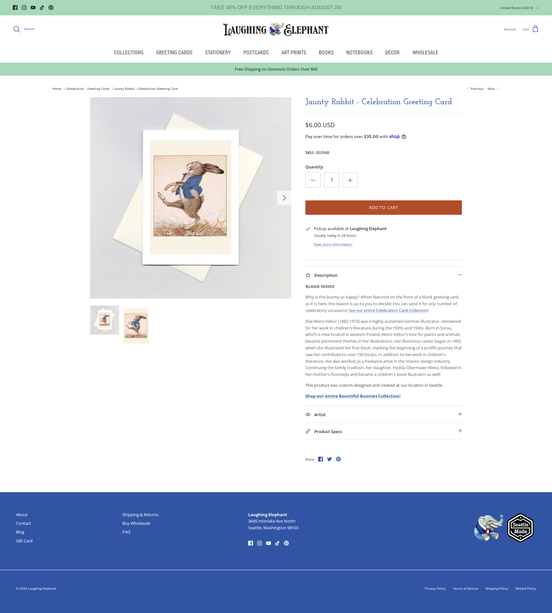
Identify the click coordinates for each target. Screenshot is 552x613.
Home (56, 88)
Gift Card (24, 541)
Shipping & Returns (140, 514)
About (22, 514)
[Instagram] (24, 7)
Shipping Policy (497, 588)
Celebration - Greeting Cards (88, 88)
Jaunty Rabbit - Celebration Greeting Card (146, 88)
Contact (23, 523)
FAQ (126, 532)
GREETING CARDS (174, 53)
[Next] (284, 198)
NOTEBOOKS (359, 53)
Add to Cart (383, 207)
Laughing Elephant (42, 588)
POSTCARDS (256, 53)
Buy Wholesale (136, 523)
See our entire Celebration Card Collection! (389, 310)
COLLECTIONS (128, 53)
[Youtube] (33, 7)
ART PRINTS (293, 53)
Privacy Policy (435, 588)
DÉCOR (392, 53)
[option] (190, 198)
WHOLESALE (425, 53)
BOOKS (326, 53)
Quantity (314, 167)
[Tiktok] (42, 7)
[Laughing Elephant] (276, 29)
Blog (20, 532)
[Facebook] (15, 7)
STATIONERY (218, 53)
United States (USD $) (517, 7)
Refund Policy (526, 588)
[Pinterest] (51, 7)
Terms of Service (465, 588)
